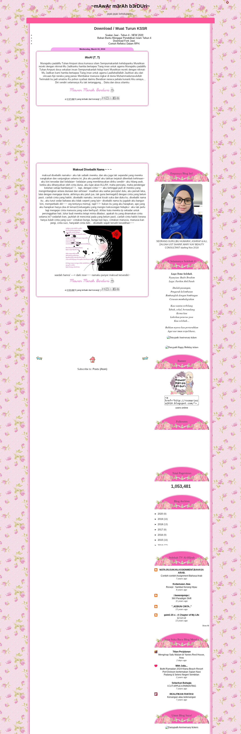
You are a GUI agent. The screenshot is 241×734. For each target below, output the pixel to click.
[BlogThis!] (107, 98)
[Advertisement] (92, 136)
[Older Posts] (145, 359)
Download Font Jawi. (124, 40)
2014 (161, 545)
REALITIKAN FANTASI (181, 694)
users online (181, 407)
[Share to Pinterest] (118, 98)
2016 (161, 535)
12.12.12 (181, 618)
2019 (161, 519)
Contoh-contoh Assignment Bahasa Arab (181, 575)
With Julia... (181, 665)
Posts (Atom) (100, 369)
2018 (161, 524)
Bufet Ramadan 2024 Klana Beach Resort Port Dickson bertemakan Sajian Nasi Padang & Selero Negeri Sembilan (181, 672)
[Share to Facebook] (114, 98)
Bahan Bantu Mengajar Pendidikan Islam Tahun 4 (124, 38)
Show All (205, 626)
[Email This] (103, 98)
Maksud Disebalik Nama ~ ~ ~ (92, 169)
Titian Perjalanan (182, 651)
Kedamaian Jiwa (181, 584)
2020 (161, 514)
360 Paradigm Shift (181, 598)
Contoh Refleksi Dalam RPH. (124, 43)
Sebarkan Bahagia (181, 683)
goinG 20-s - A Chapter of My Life (181, 615)
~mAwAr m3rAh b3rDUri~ (120, 6)
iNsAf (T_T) (92, 57)
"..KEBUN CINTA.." (182, 606)
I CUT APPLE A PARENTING (181, 686)
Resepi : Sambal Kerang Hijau (181, 587)
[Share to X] (111, 98)
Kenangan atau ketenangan (181, 697)
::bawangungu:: (181, 595)
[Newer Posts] (39, 359)
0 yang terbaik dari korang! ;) (88, 99)
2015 (161, 540)
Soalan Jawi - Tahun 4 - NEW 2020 (124, 35)
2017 (161, 529)
